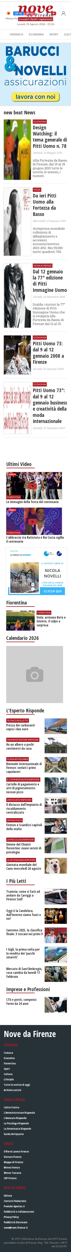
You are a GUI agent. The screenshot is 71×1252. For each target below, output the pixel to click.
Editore (8, 1195)
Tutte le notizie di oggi (17, 1084)
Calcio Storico (11, 1107)
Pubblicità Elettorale (15, 1222)
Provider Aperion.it (14, 1206)
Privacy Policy (11, 1217)
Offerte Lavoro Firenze (16, 1151)
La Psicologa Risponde (16, 1123)
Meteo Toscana (12, 1173)
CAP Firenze (10, 1178)
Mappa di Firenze (13, 1162)
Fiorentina (10, 1063)
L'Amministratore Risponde (19, 1112)
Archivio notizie (12, 1090)
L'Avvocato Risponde (15, 1118)
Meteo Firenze (12, 1167)
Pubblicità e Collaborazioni (19, 1211)
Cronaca (16, 34)
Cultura (8, 1074)
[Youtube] (53, 13)
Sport (53, 34)
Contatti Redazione (15, 1201)
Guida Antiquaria (14, 1134)
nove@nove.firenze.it (16, 1227)
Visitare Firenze (12, 1157)
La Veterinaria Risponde (17, 1128)
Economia (36, 34)
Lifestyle (9, 1079)
